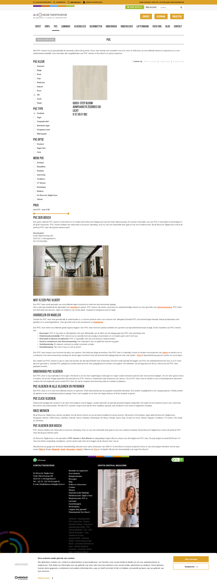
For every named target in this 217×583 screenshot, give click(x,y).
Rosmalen (71, 449)
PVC (85, 530)
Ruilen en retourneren (77, 484)
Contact (146, 16)
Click (39, 152)
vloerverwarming (164, 307)
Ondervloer (127, 26)
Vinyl (47, 26)
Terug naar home (45, 40)
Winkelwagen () (136, 7)
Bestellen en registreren (78, 471)
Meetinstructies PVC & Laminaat (78, 499)
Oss (96, 449)
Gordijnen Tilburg (81, 552)
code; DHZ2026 (145, 2)
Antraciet (40, 66)
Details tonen (44, 578)
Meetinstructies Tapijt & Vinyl (80, 495)
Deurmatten (96, 26)
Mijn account (151, 7)
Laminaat (65, 26)
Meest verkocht (150, 61)
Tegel (39, 117)
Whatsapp (42, 460)
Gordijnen (72, 519)
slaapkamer (98, 322)
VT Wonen (41, 183)
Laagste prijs (165, 61)
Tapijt (38, 26)
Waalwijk (55, 449)
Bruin (39, 74)
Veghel (79, 449)
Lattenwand (143, 26)
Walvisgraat (41, 134)
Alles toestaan (191, 559)
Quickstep (41, 175)
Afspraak (161, 16)
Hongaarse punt (43, 129)
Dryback (40, 144)
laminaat (74, 307)
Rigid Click (41, 148)
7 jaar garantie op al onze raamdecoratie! (79, 535)
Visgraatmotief (43, 121)
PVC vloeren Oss (75, 521)
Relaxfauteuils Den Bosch (79, 512)
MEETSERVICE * (76, 2)
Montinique (41, 187)
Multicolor (41, 82)
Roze (39, 91)
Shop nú (155, 2)
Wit (38, 95)
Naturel (40, 87)
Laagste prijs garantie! (78, 509)
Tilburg (42, 449)
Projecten (177, 16)
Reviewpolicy (74, 507)
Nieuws (72, 490)
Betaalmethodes (75, 476)
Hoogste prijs (178, 61)
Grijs (39, 78)
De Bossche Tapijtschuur (47, 195)
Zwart (39, 99)
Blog (167, 26)
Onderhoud (111, 26)
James (165, 352)
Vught (63, 449)
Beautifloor (41, 167)
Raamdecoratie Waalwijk (79, 493)
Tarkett (39, 199)
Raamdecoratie (84, 519)
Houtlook (40, 113)
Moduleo (40, 171)
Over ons (157, 26)
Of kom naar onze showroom (172, 2)
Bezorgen (73, 479)
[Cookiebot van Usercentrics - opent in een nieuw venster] (21, 578)
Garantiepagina (75, 504)
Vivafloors (41, 179)
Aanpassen (190, 566)
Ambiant (40, 163)
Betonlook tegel (43, 125)
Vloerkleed (80, 26)
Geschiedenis (74, 473)
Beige (39, 70)
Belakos (40, 191)
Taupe (39, 103)
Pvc (55, 26)
